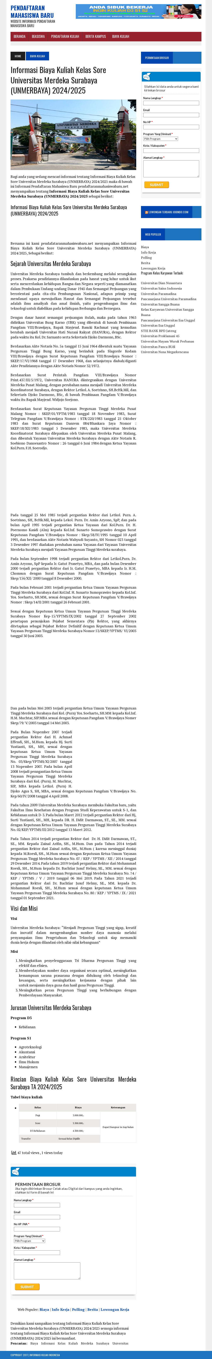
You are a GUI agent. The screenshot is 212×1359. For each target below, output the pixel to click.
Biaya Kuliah (120, 36)
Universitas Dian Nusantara (161, 283)
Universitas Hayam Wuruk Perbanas (167, 341)
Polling (78, 1309)
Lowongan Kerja (115, 1309)
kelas (61, 1343)
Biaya (44, 1309)
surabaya (102, 1343)
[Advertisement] (73, 484)
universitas (120, 1343)
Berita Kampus (96, 36)
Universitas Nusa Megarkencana (165, 352)
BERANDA (19, 36)
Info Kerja (60, 1309)
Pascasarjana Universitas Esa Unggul (168, 320)
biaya (34, 1343)
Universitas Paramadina (158, 293)
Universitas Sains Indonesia (161, 288)
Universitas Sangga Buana (160, 304)
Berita (92, 1309)
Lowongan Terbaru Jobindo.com (168, 212)
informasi (48, 1343)
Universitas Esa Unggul (158, 325)
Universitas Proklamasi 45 (160, 336)
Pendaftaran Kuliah (65, 36)
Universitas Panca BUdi (158, 346)
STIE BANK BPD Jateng (158, 330)
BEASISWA (38, 36)
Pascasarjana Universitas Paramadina (168, 299)
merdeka (87, 1343)
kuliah (73, 1343)
